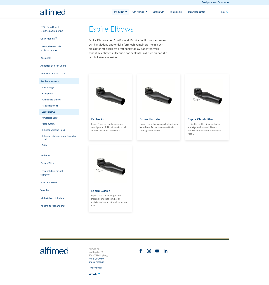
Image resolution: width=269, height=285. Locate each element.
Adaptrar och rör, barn (52, 73)
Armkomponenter (50, 81)
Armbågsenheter (49, 117)
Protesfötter (47, 163)
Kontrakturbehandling (52, 205)
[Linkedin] (165, 251)
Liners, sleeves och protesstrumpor (50, 48)
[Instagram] (149, 251)
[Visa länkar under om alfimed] (146, 11)
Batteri (45, 145)
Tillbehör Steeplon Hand (53, 129)
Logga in (93, 273)
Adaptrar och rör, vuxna (53, 65)
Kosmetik (45, 58)
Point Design (48, 87)
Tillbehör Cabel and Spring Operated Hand (59, 137)
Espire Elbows (48, 111)
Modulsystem (48, 123)
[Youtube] (157, 251)
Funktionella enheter (51, 99)
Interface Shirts (48, 182)
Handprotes (47, 93)
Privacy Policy (95, 267)
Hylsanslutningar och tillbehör (52, 172)
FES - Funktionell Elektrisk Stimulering (51, 28)
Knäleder (45, 155)
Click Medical (48, 38)
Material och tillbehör (52, 198)
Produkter (119, 11)
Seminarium (158, 11)
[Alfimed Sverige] (52, 12)
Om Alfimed (138, 11)
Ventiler (44, 190)
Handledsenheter (50, 105)
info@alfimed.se (96, 261)
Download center (196, 11)
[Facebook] (140, 251)
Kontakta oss (176, 11)
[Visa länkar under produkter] (126, 11)
